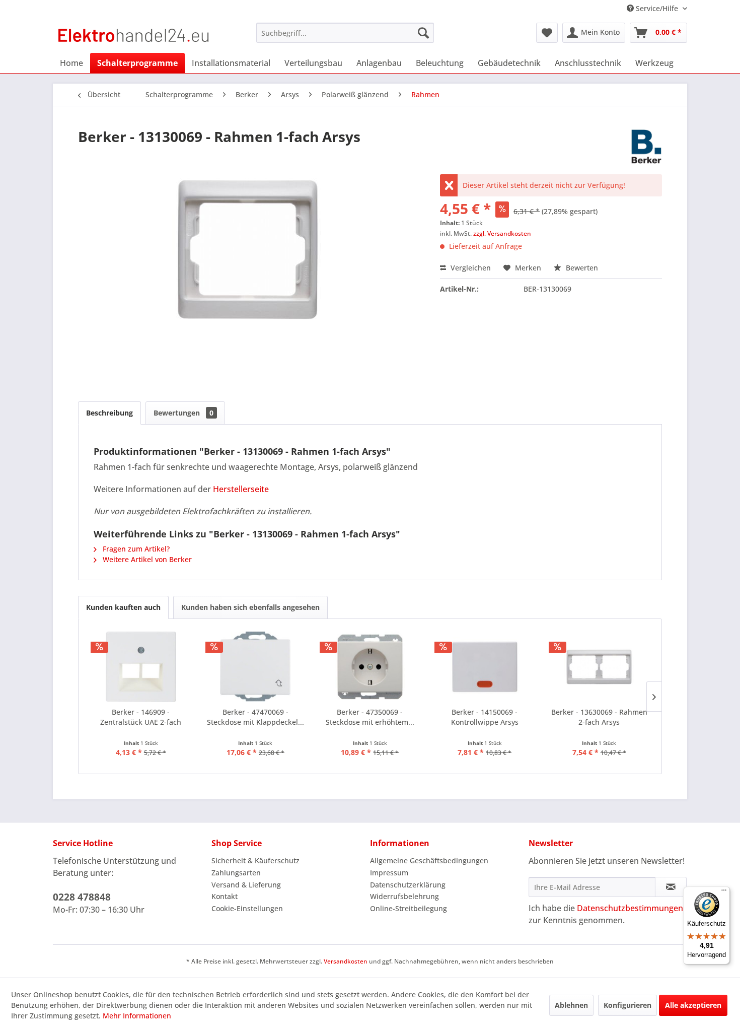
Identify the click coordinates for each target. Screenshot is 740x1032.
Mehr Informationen (137, 1015)
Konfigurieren (627, 1005)
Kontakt (224, 896)
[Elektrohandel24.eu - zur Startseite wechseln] (133, 35)
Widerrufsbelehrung (404, 896)
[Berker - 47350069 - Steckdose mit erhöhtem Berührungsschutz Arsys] (370, 667)
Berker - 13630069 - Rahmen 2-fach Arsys (599, 717)
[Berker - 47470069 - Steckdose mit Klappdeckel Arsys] (256, 667)
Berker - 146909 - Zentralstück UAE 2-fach (140, 717)
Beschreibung (109, 413)
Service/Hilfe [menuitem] (657, 8)
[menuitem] (345, 33)
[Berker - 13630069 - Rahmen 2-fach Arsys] (599, 667)
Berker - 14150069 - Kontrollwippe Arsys (485, 717)
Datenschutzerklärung (408, 884)
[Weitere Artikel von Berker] (646, 146)
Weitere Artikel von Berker (146, 559)
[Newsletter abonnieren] (671, 887)
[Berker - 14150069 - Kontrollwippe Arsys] (485, 667)
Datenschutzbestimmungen (630, 908)
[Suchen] (423, 33)
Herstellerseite (241, 489)
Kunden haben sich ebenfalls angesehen (250, 607)
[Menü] (724, 892)
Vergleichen (470, 267)
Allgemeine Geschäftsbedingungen (429, 860)
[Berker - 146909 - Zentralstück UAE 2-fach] (141, 667)
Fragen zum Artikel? (135, 549)
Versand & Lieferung (246, 884)
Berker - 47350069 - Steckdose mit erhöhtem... (370, 717)
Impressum (389, 872)
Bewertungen (183, 413)
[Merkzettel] (547, 33)
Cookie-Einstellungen (247, 908)
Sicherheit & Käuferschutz (255, 860)
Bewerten (581, 267)
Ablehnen (571, 1005)
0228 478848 (82, 897)
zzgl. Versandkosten (502, 233)
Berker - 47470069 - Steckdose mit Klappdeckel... (255, 717)
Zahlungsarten (236, 872)
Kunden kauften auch (123, 607)
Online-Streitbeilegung (408, 908)
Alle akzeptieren (693, 1005)
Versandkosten (345, 961)
